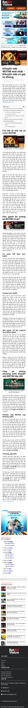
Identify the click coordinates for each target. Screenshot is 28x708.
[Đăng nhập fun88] (14, 40)
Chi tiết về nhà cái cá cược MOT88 (13, 108)
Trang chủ (3, 45)
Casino (3, 662)
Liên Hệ (22, 707)
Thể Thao (3, 660)
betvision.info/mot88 (8, 501)
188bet (11, 564)
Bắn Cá (3, 666)
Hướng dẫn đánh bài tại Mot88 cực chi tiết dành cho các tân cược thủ (16, 606)
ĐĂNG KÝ (11, 8)
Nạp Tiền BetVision (6, 673)
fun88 (10, 560)
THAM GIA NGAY (21, 8)
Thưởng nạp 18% (11, 126)
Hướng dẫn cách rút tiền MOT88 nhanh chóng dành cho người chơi (16, 636)
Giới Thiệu (4, 707)
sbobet (10, 571)
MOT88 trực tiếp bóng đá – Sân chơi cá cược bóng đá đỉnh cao (16, 642)
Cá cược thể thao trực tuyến (13, 112)
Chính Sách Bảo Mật (13, 707)
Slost (2, 664)
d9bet (11, 554)
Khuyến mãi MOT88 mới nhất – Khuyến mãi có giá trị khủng (16, 630)
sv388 (9, 573)
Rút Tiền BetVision (6, 675)
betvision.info (13, 701)
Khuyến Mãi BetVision (7, 677)
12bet (9, 550)
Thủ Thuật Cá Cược (12, 45)
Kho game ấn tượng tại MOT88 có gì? (14, 110)
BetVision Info (7, 80)
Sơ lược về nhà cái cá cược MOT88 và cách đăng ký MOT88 (16, 612)
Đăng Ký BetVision (6, 672)
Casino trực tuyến (11, 114)
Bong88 (12, 543)
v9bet (9, 568)
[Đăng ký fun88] (14, 522)
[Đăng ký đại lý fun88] (14, 15)
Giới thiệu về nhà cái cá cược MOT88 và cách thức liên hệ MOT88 (16, 618)
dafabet (10, 548)
